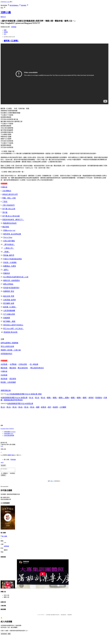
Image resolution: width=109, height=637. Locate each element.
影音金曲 (13, 459)
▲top (2, 462)
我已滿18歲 (4, 633)
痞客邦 (9, 455)
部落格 (6, 32)
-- (8, 209)
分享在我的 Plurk (8, 433)
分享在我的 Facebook (9, 431)
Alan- (13, 329)
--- (9, 198)
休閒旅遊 (13, 27)
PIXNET (42, 614)
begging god (9, 230)
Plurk (7, 428)
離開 (9, 633)
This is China (7, 237)
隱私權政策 (63, 614)
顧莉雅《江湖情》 (11, 41)
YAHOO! (11, 428)
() (11, 288)
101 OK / (24, 394)
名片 (5, 34)
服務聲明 (70, 614)
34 (64, 398)
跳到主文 (3, 17)
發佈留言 (3, 475)
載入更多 (3, 465)
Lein (2, 446)
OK (14, 398)
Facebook (3, 428)
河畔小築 (6, 12)
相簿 (5, 30)
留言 (13, 455)
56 (12, 259)
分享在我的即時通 (9, 435)
